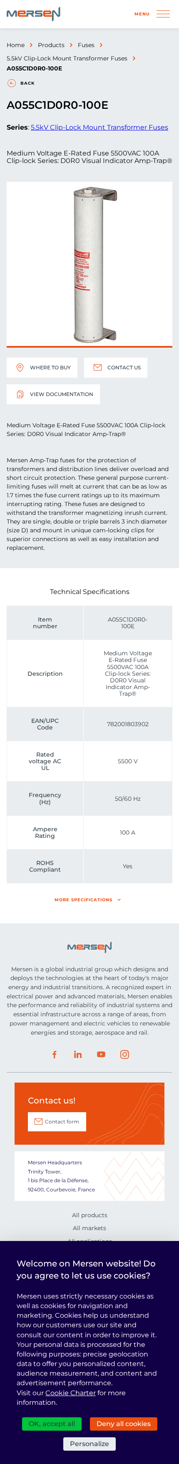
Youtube (101, 1054)
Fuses (86, 45)
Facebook (54, 1054)
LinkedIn (78, 1054)
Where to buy (50, 367)
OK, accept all (52, 1424)
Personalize (89, 1444)
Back (27, 83)
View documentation (61, 394)
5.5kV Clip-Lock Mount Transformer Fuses (67, 58)
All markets (89, 1228)
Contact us (124, 367)
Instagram (124, 1054)
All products (89, 1215)
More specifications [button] (83, 899)
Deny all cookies (124, 1424)
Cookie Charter (70, 1393)
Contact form (62, 1121)
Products (51, 45)
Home (16, 45)
